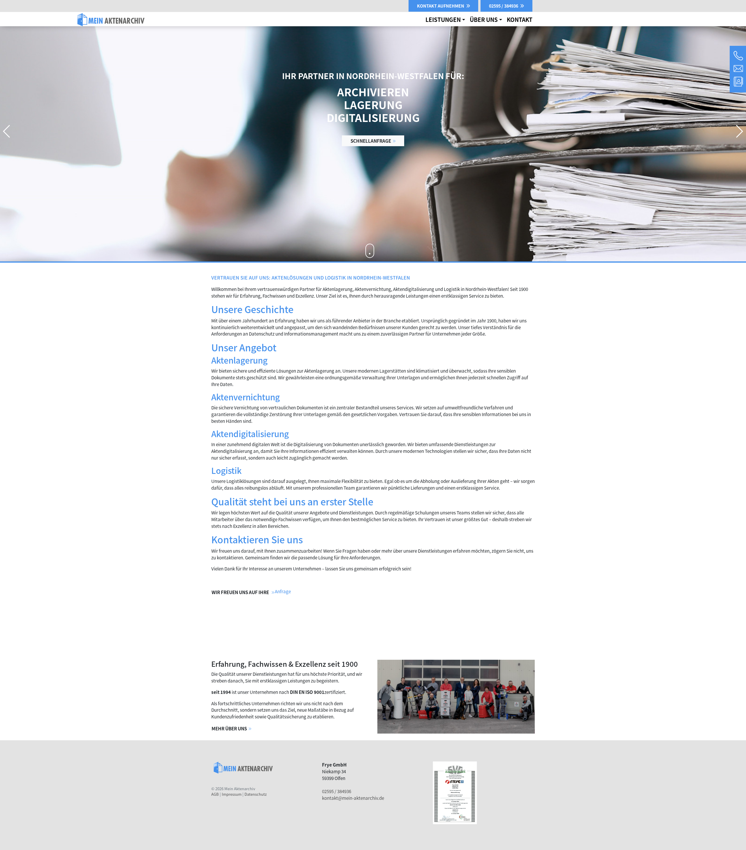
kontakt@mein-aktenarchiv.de (353, 798)
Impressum (232, 794)
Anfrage (283, 591)
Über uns (484, 19)
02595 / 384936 (336, 791)
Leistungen (443, 19)
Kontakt (519, 19)
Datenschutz (255, 794)
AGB (215, 794)
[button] (739, 131)
